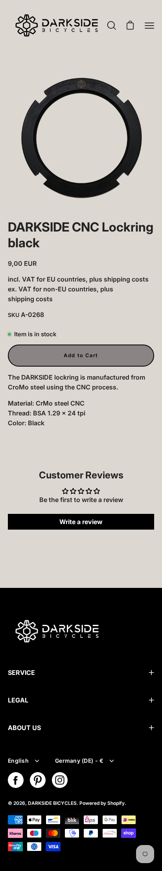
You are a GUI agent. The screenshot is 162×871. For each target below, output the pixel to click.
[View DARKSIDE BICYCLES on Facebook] (16, 780)
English (18, 760)
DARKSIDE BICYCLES (52, 803)
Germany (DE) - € (79, 760)
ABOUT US (24, 728)
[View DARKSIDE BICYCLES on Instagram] (60, 780)
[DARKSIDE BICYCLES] (56, 25)
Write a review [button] (81, 522)
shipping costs (126, 279)
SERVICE (21, 672)
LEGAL (18, 700)
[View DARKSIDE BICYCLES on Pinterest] (38, 780)
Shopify (116, 803)
